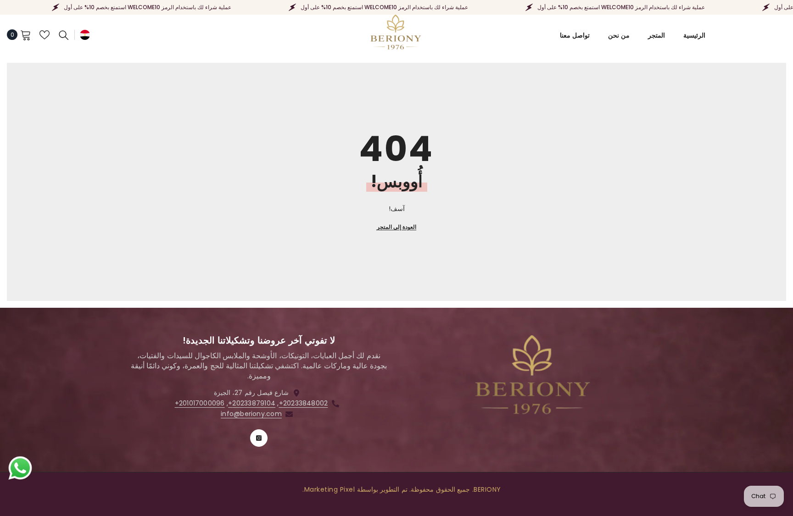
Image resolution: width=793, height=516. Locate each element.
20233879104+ (251, 403)
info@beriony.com (251, 413)
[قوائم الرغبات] (44, 35)
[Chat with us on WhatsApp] (20, 468)
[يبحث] (64, 34)
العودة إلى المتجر (396, 227)
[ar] (85, 34)
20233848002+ (303, 403)
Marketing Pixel (329, 489)
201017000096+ (200, 403)
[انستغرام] (259, 438)
